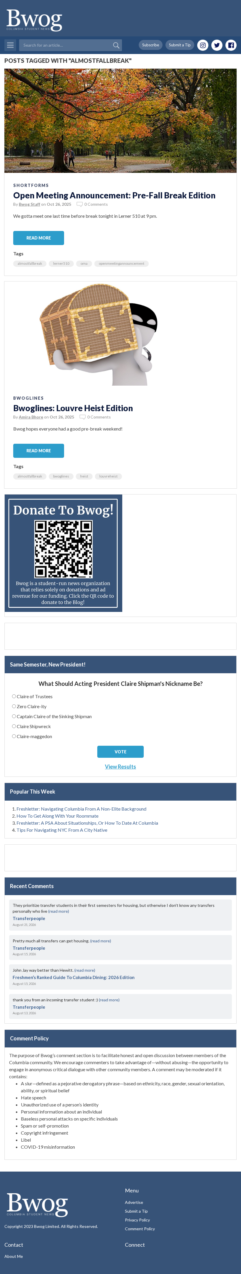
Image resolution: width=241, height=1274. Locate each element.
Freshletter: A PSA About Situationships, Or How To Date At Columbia (87, 823)
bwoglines (61, 476)
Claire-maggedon (34, 736)
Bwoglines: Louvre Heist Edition (73, 408)
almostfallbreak (30, 263)
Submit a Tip (180, 45)
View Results (120, 766)
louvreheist (108, 476)
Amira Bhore (31, 416)
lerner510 (61, 263)
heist (84, 476)
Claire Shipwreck (34, 726)
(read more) (58, 911)
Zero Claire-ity (31, 706)
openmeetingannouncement (121, 263)
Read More (38, 237)
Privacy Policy (137, 1219)
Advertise (134, 1202)
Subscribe (150, 45)
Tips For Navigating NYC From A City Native (61, 830)
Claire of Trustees (35, 696)
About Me (13, 1256)
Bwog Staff (29, 204)
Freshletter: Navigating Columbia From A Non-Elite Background (81, 808)
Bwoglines (28, 398)
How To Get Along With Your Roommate (57, 816)
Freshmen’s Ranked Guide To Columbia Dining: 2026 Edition (74, 977)
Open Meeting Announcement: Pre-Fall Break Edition (114, 195)
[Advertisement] (120, 636)
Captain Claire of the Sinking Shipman (54, 716)
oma (84, 263)
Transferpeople (29, 918)
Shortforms (31, 185)
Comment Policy (140, 1228)
